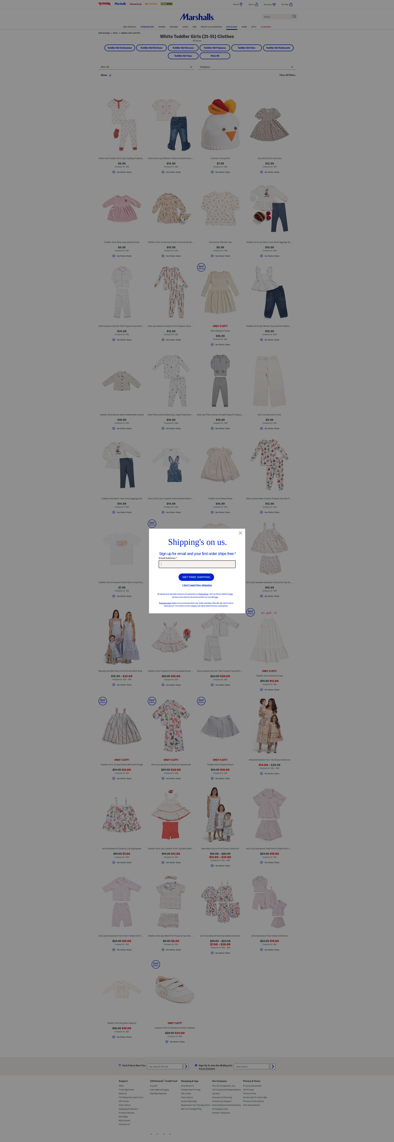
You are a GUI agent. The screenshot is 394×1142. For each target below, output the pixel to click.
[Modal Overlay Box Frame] (197, 571)
